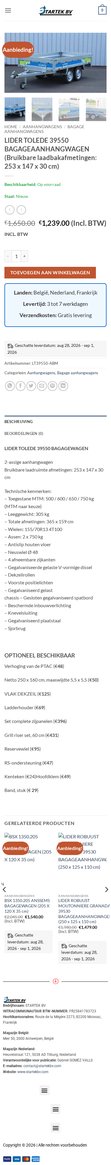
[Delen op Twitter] (31, 386)
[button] (8, 10)
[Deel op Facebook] (20, 386)
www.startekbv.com (33, 1072)
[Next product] (9, 209)
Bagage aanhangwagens (77, 372)
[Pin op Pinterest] (52, 386)
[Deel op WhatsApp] (10, 386)
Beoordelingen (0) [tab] (23, 433)
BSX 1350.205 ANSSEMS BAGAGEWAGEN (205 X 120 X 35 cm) (27, 905)
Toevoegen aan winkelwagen (50, 272)
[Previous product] (21, 209)
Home (10, 126)
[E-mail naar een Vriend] (42, 386)
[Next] (97, 63)
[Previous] (14, 63)
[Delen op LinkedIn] (63, 386)
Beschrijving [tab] (18, 421)
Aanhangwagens (42, 126)
